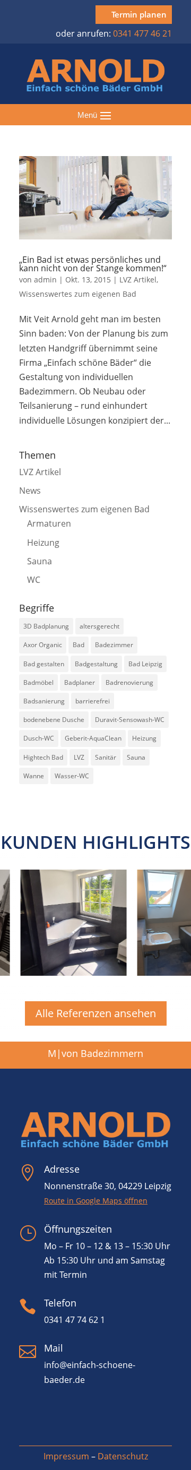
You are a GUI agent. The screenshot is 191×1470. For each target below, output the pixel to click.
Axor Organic (42, 644)
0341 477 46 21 (142, 33)
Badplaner (79, 682)
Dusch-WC (38, 738)
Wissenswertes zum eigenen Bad (77, 294)
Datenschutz (123, 1456)
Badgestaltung (96, 663)
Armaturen (49, 523)
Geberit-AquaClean (93, 738)
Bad (78, 644)
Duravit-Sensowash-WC (129, 719)
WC (33, 580)
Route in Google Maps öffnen (95, 1201)
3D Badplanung (46, 626)
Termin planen (139, 14)
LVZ (79, 757)
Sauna (39, 561)
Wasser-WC (72, 775)
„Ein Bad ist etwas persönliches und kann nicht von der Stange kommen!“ (93, 264)
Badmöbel (38, 682)
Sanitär (105, 757)
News (30, 490)
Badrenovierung (129, 682)
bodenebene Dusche (53, 719)
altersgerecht (99, 626)
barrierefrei (92, 701)
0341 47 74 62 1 (74, 1320)
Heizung (43, 542)
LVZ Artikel (138, 279)
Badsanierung (44, 701)
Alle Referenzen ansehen (96, 1013)
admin (45, 279)
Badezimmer (114, 644)
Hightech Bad (43, 757)
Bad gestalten (43, 663)
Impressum (66, 1456)
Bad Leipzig (145, 663)
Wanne (33, 775)
